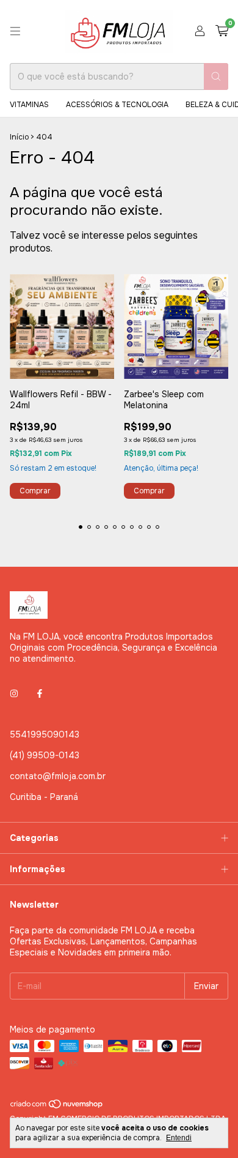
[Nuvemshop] (57, 1106)
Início (19, 137)
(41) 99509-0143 (44, 755)
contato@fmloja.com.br (58, 776)
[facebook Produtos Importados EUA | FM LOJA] (39, 694)
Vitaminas (29, 105)
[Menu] (15, 31)
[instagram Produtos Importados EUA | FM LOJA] (14, 694)
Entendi (179, 1138)
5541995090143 (44, 734)
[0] (221, 31)
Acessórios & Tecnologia (117, 105)
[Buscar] (216, 76)
